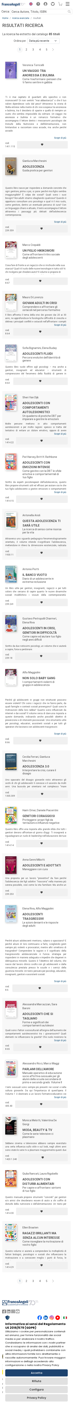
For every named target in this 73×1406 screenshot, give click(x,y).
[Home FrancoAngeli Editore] (14, 4)
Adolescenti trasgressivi (33, 916)
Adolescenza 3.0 (35, 766)
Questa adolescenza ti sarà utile (41, 523)
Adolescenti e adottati (41, 865)
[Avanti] (53, 50)
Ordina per (20, 40)
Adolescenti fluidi (37, 353)
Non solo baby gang (38, 678)
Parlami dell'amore (38, 1069)
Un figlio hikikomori (38, 250)
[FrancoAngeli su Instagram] (13, 1312)
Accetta (36, 1373)
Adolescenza (33, 166)
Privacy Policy (36, 1398)
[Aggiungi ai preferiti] (42, 145)
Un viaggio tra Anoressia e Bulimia (38, 73)
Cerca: (5, 11)
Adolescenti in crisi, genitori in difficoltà (39, 630)
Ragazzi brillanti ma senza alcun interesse (41, 1235)
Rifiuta (36, 1381)
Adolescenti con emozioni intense (36, 465)
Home (5, 18)
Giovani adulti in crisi (39, 303)
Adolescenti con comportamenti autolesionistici (36, 407)
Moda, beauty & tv (37, 1130)
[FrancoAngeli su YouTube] (17, 1312)
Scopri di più (60, 138)
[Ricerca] (69, 11)
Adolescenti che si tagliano (37, 1016)
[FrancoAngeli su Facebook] (4, 1312)
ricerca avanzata (20, 18)
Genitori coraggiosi (38, 816)
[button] (29, 4)
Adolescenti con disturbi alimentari (38, 1182)
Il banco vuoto (34, 575)
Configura (36, 1389)
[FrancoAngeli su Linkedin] (8, 1312)
